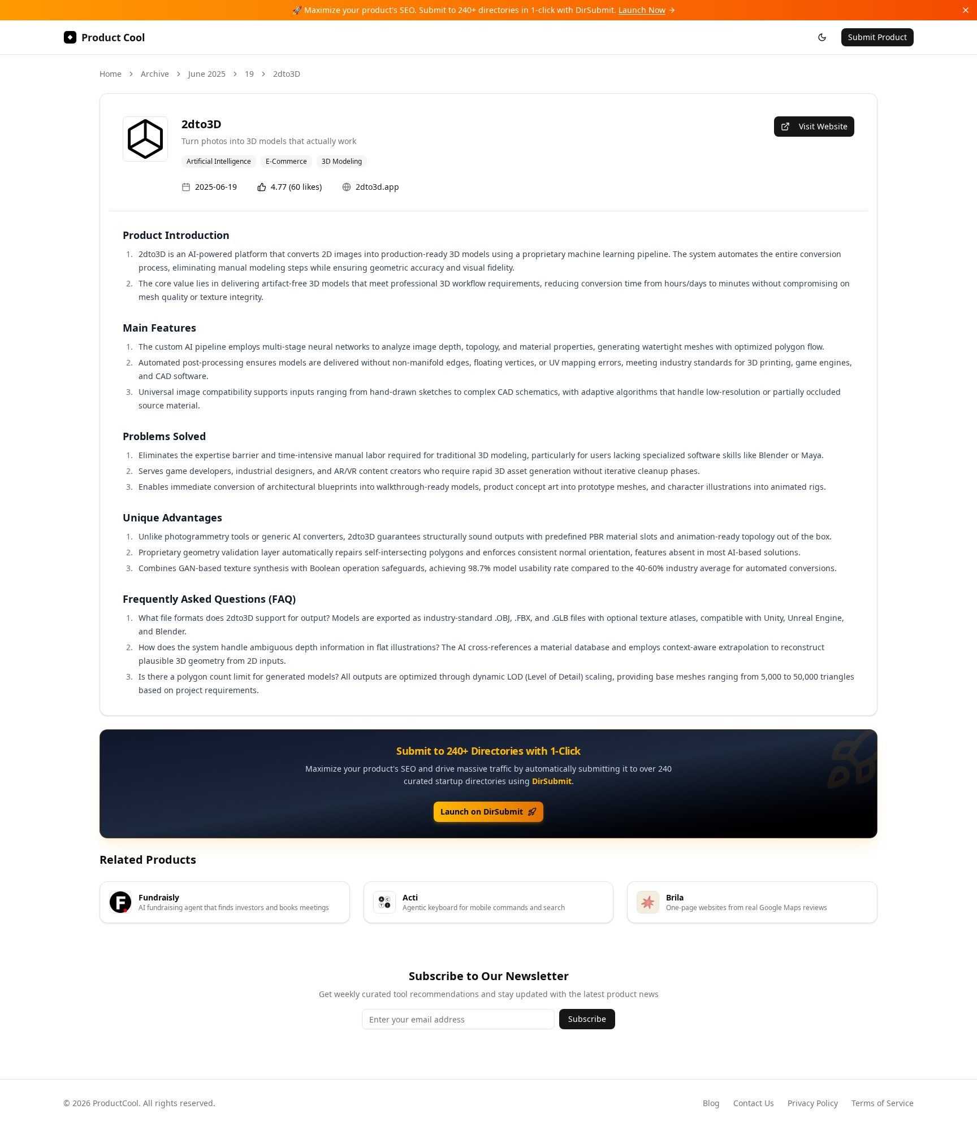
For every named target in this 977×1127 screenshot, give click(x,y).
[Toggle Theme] (822, 37)
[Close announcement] (965, 10)
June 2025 (207, 73)
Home (111, 73)
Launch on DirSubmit (481, 811)
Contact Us (753, 1103)
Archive (155, 73)
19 (249, 73)
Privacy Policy (813, 1103)
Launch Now (642, 10)
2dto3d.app (377, 186)
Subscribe (587, 1018)
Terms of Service (882, 1103)
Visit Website (823, 126)
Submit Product (877, 37)
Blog (711, 1103)
